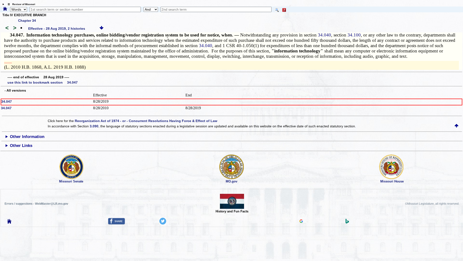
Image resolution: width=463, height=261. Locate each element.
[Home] (5, 9)
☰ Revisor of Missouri (20, 4)
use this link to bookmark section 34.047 (42, 82)
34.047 (6, 101)
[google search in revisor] (301, 222)
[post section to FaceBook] (116, 223)
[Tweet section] (162, 223)
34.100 (354, 34)
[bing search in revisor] (347, 222)
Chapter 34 (27, 20)
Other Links (21, 145)
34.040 (324, 34)
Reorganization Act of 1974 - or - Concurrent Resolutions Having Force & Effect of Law (146, 121)
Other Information (27, 136)
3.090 (94, 126)
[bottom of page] (101, 28)
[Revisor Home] (9, 222)
